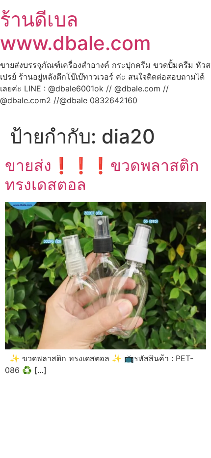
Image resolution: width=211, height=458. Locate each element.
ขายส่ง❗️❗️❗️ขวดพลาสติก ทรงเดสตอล (102, 175)
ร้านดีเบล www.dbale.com (75, 31)
